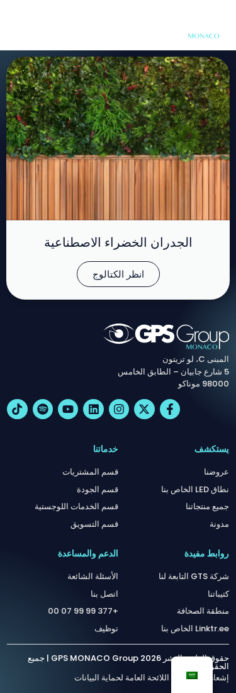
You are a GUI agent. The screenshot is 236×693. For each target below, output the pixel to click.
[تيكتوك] (17, 409)
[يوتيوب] (68, 409)
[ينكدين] (93, 409)
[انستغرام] (119, 409)
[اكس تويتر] (144, 409)
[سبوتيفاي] (43, 409)
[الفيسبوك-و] (170, 409)
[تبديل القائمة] (16, 25)
